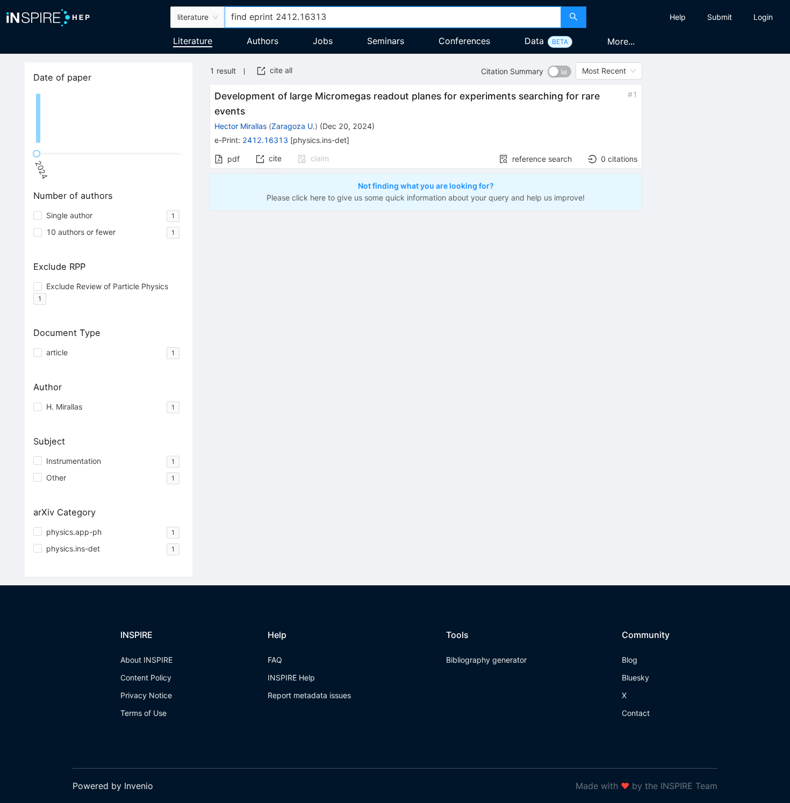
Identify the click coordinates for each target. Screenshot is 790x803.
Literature (192, 40)
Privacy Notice (146, 695)
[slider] (36, 153)
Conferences (464, 40)
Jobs (323, 40)
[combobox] (393, 17)
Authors (262, 40)
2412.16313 (265, 140)
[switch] (559, 71)
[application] (108, 118)
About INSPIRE (146, 659)
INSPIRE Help (291, 677)
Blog (629, 659)
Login (763, 16)
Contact (636, 713)
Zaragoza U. (293, 126)
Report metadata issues (309, 695)
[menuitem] (678, 17)
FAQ (275, 659)
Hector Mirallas (240, 126)
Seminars (385, 40)
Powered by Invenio (113, 785)
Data (534, 40)
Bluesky (635, 677)
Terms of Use (143, 713)
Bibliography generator (486, 659)
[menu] (689, 17)
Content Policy (145, 677)
